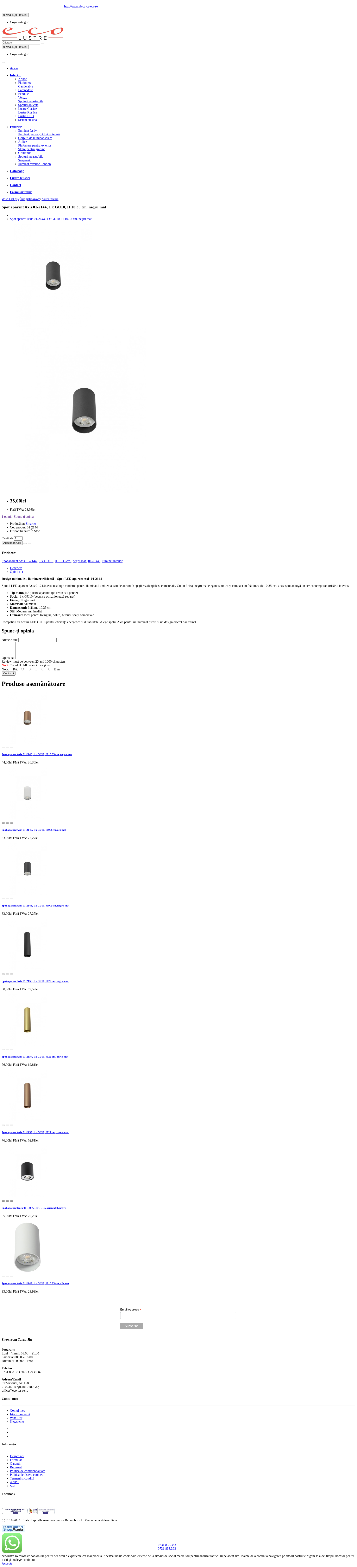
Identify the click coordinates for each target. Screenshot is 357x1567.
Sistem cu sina (27, 120)
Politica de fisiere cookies (26, 1474)
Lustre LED (26, 116)
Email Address (130, 1310)
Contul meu (17, 1410)
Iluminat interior (112, 561)
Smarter (31, 523)
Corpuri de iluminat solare (35, 138)
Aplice (22, 79)
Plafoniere (24, 82)
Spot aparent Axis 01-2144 (19, 561)
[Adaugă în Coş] (3, 747)
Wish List (16, 1418)
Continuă (8, 673)
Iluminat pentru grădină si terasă (39, 134)
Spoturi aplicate (28, 105)
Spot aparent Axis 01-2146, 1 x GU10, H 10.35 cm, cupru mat (37, 754)
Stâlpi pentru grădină (31, 149)
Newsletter (17, 1421)
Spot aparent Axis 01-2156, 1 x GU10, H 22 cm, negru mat (35, 981)
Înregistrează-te (30, 199)
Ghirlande (24, 153)
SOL (13, 1486)
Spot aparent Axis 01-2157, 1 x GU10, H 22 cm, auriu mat (35, 1056)
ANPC (14, 1482)
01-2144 (94, 561)
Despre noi (17, 1456)
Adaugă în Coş (12, 542)
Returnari (16, 1467)
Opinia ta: (8, 657)
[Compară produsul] (29, 543)
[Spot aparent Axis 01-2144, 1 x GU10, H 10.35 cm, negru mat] (53, 326)
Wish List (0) (10, 199)
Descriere (16, 568)
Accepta (7, 1563)
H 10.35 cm (63, 561)
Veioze (22, 97)
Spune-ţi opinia (24, 516)
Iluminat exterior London (34, 164)
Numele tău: (10, 640)
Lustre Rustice (27, 112)
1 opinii (7, 516)
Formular (16, 1460)
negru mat (80, 561)
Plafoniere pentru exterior (34, 145)
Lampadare (25, 90)
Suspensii (24, 160)
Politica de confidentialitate (27, 1471)
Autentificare (50, 199)
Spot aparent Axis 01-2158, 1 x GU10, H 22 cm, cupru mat (35, 1132)
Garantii (15, 1463)
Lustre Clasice (27, 108)
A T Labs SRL (129, 1520)
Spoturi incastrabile (30, 101)
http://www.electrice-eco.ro (81, 6)
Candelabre (25, 86)
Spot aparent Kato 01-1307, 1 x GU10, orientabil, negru (34, 1207)
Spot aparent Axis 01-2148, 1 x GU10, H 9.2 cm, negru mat (35, 905)
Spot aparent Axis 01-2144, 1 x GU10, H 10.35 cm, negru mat (51, 219)
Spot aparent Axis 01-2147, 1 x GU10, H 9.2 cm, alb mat (34, 829)
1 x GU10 (46, 561)
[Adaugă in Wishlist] (25, 543)
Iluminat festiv (27, 130)
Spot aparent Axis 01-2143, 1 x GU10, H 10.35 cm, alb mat (35, 1283)
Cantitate (8, 538)
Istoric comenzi (20, 1414)
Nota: (6, 669)
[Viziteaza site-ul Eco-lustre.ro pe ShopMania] (13, 1531)
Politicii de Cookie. (48, 1559)
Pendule (23, 94)
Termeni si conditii (22, 1478)
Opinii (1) (16, 571)
